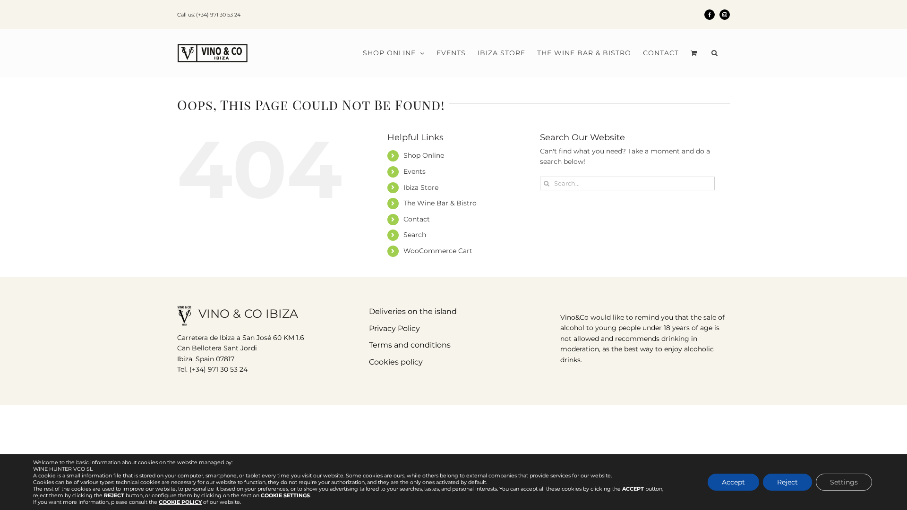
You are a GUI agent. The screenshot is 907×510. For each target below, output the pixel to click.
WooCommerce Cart (437, 250)
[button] (714, 52)
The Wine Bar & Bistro (440, 203)
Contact (416, 219)
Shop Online (423, 155)
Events (414, 171)
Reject (787, 482)
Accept (733, 482)
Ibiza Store (420, 187)
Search (414, 234)
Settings (844, 482)
